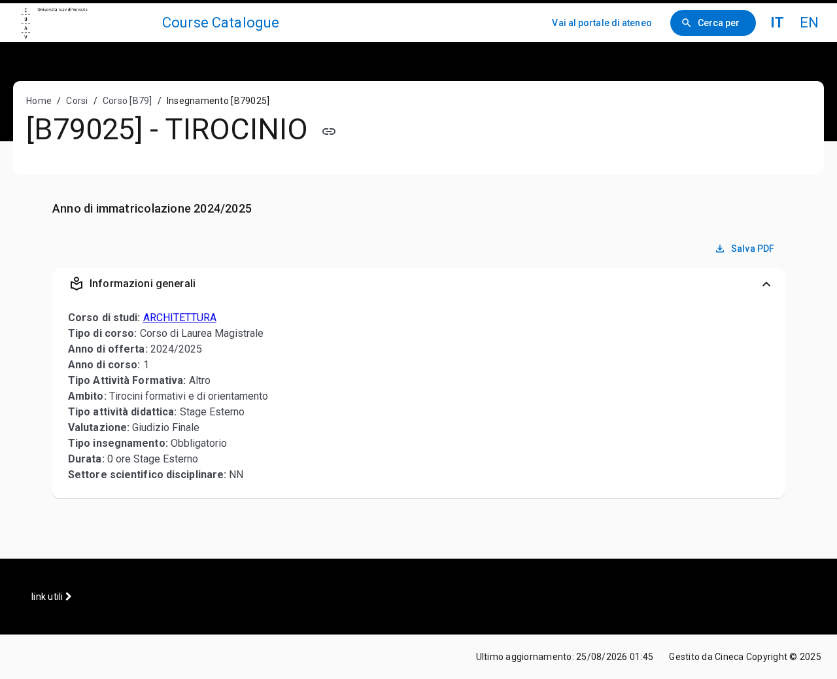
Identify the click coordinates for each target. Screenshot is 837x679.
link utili (48, 596)
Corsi (77, 101)
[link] (86, 23)
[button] (418, 284)
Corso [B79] (127, 101)
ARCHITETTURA (179, 317)
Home (39, 101)
